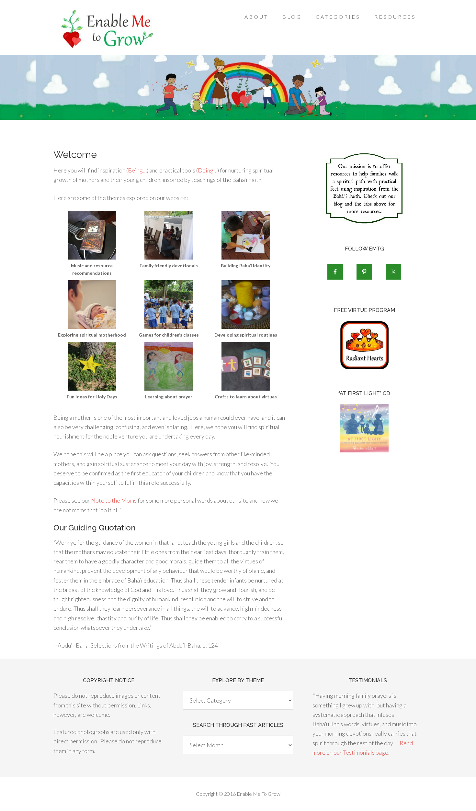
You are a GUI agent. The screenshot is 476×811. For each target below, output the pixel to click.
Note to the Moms (114, 500)
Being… (137, 170)
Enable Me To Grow (105, 29)
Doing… (207, 170)
